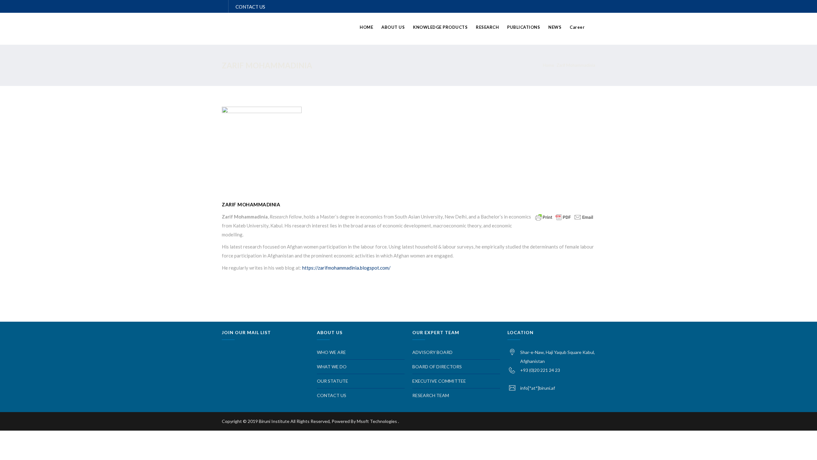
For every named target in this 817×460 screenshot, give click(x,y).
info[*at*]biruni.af (537, 388)
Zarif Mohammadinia (576, 65)
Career (577, 27)
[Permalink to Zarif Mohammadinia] (262, 111)
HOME (366, 27)
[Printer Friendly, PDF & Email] (564, 216)
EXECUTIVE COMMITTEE (439, 381)
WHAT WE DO (332, 366)
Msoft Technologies (377, 421)
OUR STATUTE (332, 381)
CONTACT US (250, 7)
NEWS (554, 27)
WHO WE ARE (331, 352)
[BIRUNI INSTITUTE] (298, 29)
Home (548, 65)
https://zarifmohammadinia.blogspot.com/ (347, 268)
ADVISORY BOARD (432, 352)
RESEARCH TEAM (430, 395)
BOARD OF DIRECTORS (437, 366)
